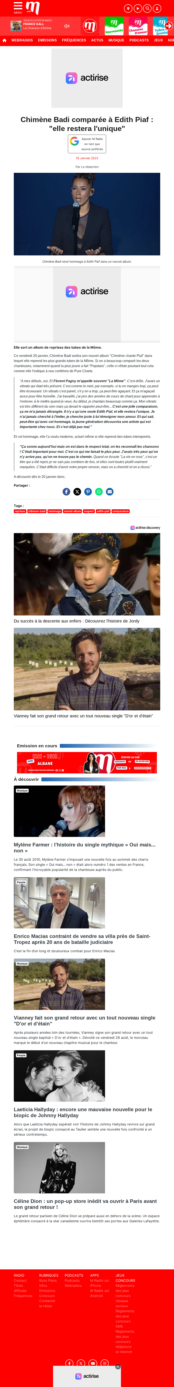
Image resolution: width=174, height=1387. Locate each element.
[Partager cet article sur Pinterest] (87, 493)
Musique (116, 40)
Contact (20, 1280)
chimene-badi (36, 511)
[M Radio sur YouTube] (92, 1363)
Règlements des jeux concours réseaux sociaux (125, 1295)
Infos (43, 1285)
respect (89, 511)
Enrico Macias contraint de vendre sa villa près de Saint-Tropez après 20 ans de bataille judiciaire (82, 939)
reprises (20, 511)
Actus (97, 40)
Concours (47, 1296)
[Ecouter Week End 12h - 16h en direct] (87, 762)
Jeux (158, 40)
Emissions (47, 40)
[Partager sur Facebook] (65, 493)
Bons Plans (48, 1280)
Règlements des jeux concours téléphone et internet (125, 1341)
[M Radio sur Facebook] (69, 1363)
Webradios (22, 40)
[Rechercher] (147, 8)
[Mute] (67, 26)
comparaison (120, 511)
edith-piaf (103, 511)
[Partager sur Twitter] (76, 493)
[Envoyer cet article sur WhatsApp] (98, 493)
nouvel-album (72, 511)
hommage (55, 511)
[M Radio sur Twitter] (81, 1363)
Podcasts (139, 40)
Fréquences (74, 40)
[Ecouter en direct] (138, 8)
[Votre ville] (128, 8)
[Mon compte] (157, 8)
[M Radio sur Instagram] (105, 1363)
